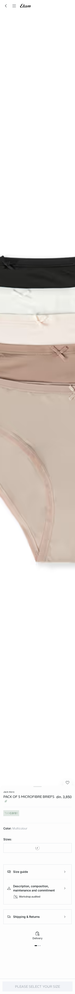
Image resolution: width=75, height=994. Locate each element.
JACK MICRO (8, 792)
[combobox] (37, 848)
